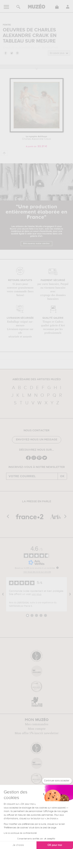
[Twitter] (44, 459)
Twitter (11, 53)
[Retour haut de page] (4, 153)
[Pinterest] (39, 459)
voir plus (36, 594)
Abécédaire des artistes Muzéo (36, 379)
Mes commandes (36, 724)
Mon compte (36, 728)
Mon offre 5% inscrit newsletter (37, 733)
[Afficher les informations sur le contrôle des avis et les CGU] (57, 567)
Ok (62, 476)
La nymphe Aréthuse (36, 137)
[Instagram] (33, 459)
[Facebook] (28, 459)
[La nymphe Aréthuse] (36, 131)
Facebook (5, 53)
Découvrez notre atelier (36, 243)
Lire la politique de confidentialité (20, 833)
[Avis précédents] (3, 594)
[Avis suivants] (70, 594)
